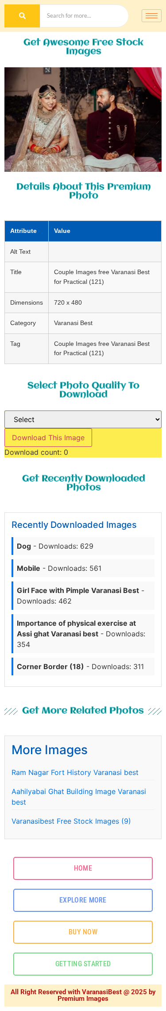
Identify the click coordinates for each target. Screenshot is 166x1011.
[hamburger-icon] (152, 15)
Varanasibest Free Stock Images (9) (71, 821)
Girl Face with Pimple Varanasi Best (78, 590)
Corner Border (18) (50, 666)
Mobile (28, 568)
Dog (24, 546)
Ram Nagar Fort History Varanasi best (75, 772)
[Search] (22, 15)
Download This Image (48, 437)
